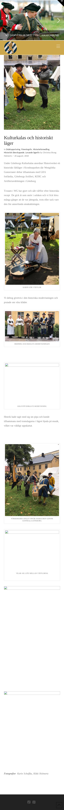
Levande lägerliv (32, 153)
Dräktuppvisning (13, 149)
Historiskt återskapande (14, 153)
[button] (58, 46)
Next (56, 20)
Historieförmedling (41, 149)
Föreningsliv (26, 149)
